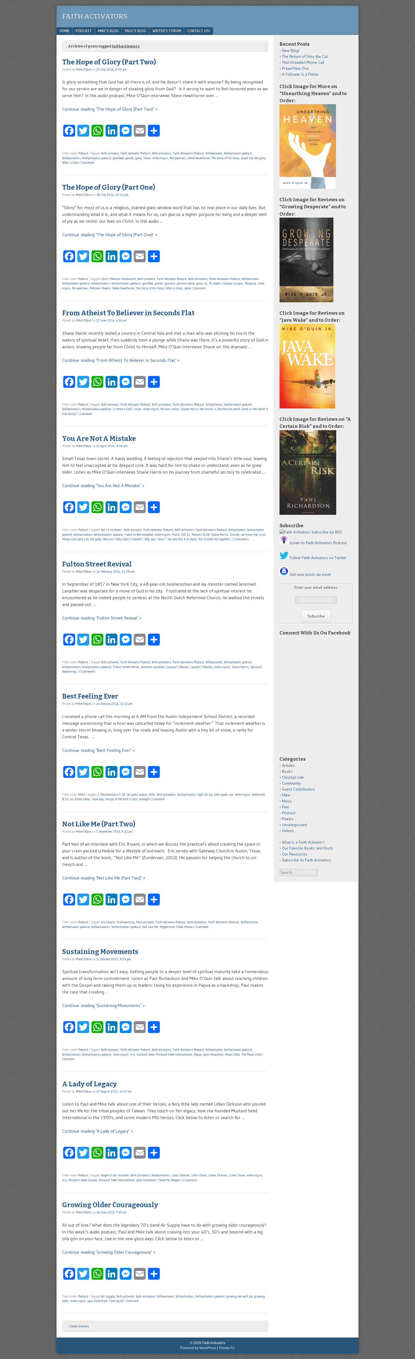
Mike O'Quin (83, 69)
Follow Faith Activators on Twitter (318, 557)
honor (147, 158)
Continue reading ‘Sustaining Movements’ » (103, 1005)
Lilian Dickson (181, 1175)
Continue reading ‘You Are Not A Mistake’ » (103, 485)
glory (138, 158)
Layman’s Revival (177, 667)
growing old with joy (239, 1296)
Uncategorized (294, 824)
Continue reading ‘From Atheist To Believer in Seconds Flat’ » (121, 360)
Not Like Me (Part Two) (98, 824)
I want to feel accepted (138, 535)
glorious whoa (186, 283)
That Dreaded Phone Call (303, 62)
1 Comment (189, 1180)
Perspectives (178, 158)
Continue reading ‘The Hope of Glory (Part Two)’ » (110, 109)
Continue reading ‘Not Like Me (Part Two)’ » (103, 878)
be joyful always (137, 794)
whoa (188, 288)
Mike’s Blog (108, 31)
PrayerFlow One (295, 68)
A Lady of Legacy (89, 1084)
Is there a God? (123, 409)
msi (132, 1054)
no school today (80, 799)
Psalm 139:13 (181, 535)
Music (287, 801)
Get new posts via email (310, 574)
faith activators (161, 153)
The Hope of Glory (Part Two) (109, 62)
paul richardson (213, 1054)
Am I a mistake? (111, 530)
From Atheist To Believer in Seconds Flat (128, 313)
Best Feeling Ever (90, 696)
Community (291, 783)
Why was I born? (155, 539)
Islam (137, 409)
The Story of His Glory (225, 158)
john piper (221, 794)
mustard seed (145, 1054)
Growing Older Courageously (110, 1205)
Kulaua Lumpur (233, 283)
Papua (198, 1054)
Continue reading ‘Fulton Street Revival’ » (102, 618)
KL (205, 283)
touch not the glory (253, 158)
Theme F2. (227, 1348)
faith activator (110, 153)
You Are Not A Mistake (99, 439)
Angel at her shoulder (115, 1175)
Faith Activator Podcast (135, 153)
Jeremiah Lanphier (153, 667)
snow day (98, 799)
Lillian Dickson (217, 1175)
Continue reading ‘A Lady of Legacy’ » (97, 1131)
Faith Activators (94, 16)
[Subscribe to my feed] (294, 532)
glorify (129, 158)
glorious (170, 283)
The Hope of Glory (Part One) (108, 187)
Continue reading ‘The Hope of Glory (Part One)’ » (109, 234)
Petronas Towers (100, 288)
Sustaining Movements (100, 952)
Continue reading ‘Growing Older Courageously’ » (109, 1252)
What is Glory (70, 163)
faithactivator (214, 153)
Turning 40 (116, 1301)
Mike (81, 794)
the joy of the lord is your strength (127, 799)
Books (287, 771)
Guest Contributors (298, 789)
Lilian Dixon (199, 1175)
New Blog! (290, 50)
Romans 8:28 (200, 535)
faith (152, 794)
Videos (288, 830)
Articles (288, 765)
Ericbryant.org (126, 922)
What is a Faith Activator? (303, 842)
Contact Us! (198, 31)
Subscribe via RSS (326, 532)
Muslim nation (169, 409)
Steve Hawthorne (198, 158)
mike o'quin (160, 158)
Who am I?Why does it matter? (123, 539)
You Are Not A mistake (181, 539)
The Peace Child (251, 1054)
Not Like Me (150, 927)
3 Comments (87, 671)
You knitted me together (214, 539)
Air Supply (108, 1296)
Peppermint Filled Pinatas (177, 927)
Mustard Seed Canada (83, 1180)
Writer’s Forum (166, 31)
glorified (118, 158)
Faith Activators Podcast (188, 153)
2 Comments (240, 539)
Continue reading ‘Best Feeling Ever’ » (98, 750)
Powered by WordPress (198, 1348)
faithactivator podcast (238, 153)
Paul (285, 806)
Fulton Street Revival (97, 564)
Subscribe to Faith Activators (306, 860)
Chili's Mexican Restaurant (118, 279)
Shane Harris (189, 409)
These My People (169, 1180)
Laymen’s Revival (201, 667)
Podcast (84, 31)
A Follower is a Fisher (300, 74)
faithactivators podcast (96, 158)
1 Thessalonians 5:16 (111, 794)
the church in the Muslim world (220, 409)
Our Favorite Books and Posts (307, 848)
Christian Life (293, 777)
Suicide (234, 535)
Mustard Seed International (174, 1054)
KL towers (215, 283)
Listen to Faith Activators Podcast (318, 542)
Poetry (287, 818)
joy (231, 794)
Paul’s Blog (135, 31)
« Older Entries (78, 1326)
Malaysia (250, 283)
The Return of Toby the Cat (305, 56)
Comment (88, 163)
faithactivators (71, 158)
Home (64, 31)
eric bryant (108, 922)
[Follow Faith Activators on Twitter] (284, 557)
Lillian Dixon (237, 1175)
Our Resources (294, 854)
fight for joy (205, 794)
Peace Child (232, 1054)
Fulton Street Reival (126, 667)
